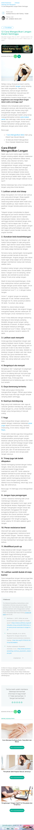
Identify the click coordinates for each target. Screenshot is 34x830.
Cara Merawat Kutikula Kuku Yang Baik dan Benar (17, 740)
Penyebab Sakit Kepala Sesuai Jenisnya (17, 771)
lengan (18, 86)
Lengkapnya (17, 658)
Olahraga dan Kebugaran (8, 4)
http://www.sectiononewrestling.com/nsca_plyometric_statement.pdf (19, 651)
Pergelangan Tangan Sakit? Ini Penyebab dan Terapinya (17, 803)
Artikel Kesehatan (6, 2)
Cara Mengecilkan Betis (15, 135)
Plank (3, 430)
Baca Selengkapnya (17, 747)
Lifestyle (17, 2)
